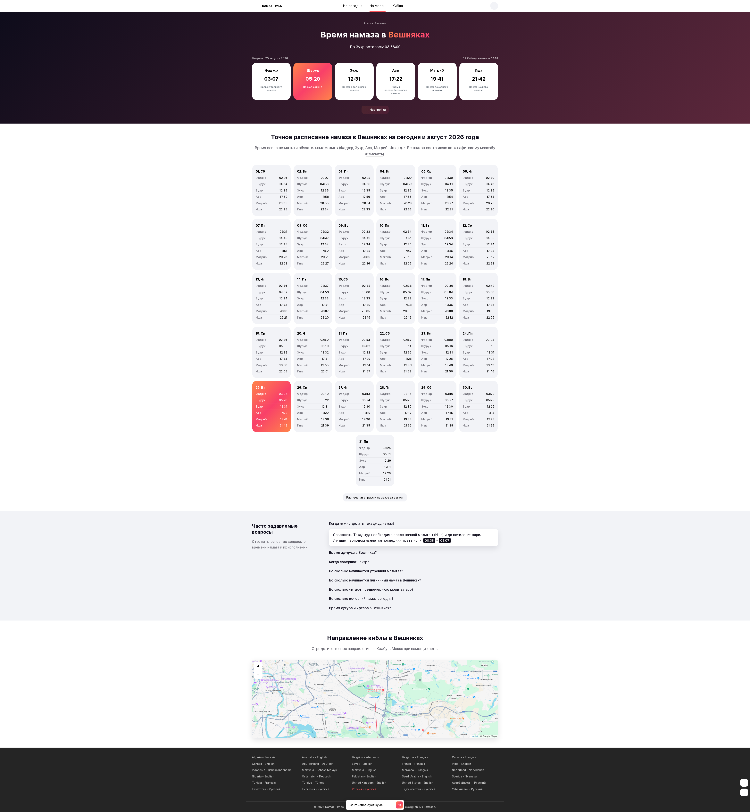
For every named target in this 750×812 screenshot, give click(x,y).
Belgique (408, 757)
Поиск (494, 6)
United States (411, 782)
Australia (308, 757)
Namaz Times (272, 5)
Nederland (459, 770)
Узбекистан (460, 789)
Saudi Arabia (410, 776)
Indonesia (258, 770)
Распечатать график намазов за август (375, 497)
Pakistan (357, 776)
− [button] (258, 674)
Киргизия (308, 789)
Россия (357, 789)
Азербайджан (461, 782)
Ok (399, 805)
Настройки (378, 109)
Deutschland (310, 763)
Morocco (408, 770)
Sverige (457, 776)
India (455, 763)
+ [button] (258, 666)
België (356, 757)
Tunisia (257, 782)
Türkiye (307, 782)
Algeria (257, 757)
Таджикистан (411, 789)
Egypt (356, 763)
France (406, 763)
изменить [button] (374, 154)
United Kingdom (363, 782)
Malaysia (308, 770)
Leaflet (474, 736)
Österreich (309, 776)
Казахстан (259, 789)
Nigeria (257, 776)
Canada (457, 757)
